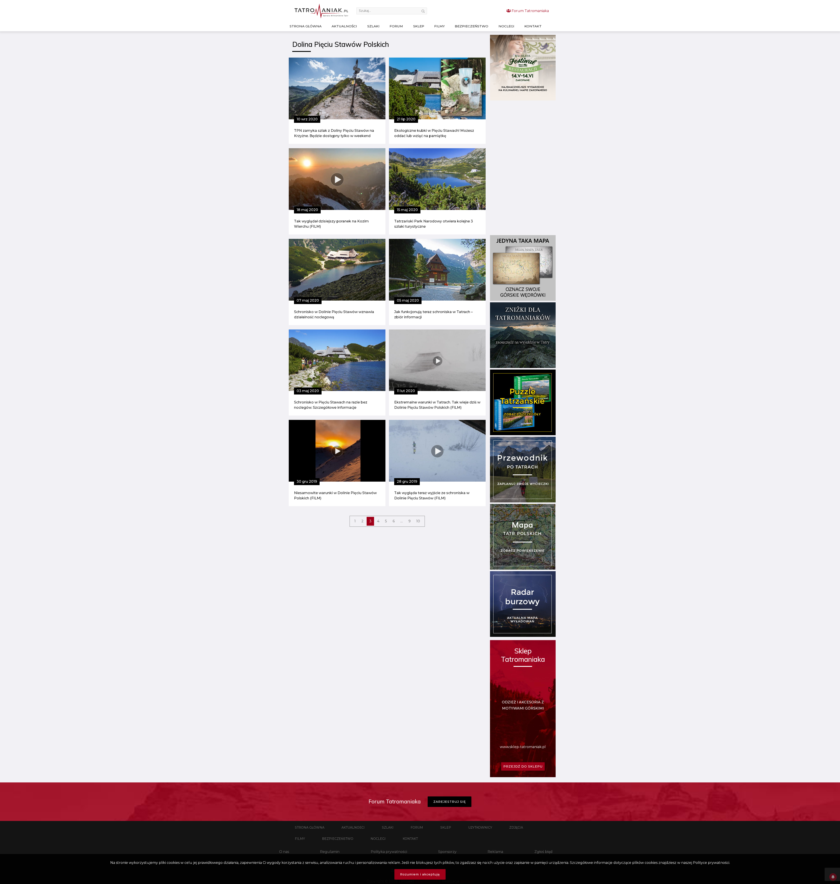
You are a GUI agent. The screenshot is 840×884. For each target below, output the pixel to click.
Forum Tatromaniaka (530, 11)
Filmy (439, 26)
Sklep (418, 26)
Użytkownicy (480, 827)
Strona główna (306, 26)
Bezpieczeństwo (471, 26)
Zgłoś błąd (543, 852)
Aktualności (344, 26)
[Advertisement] (523, 167)
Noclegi (506, 26)
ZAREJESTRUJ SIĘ (449, 802)
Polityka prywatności (389, 852)
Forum (396, 26)
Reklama (495, 852)
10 (418, 521)
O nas (284, 852)
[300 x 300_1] (523, 99)
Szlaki (373, 26)
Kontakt (533, 26)
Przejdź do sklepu (522, 766)
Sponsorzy (447, 852)
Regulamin (330, 852)
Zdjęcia (516, 827)
